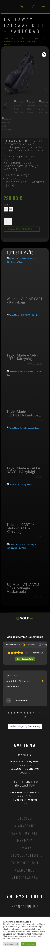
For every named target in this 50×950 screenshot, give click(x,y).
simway (25, 847)
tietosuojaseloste (25, 855)
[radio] (6, 209)
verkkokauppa (25, 877)
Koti (6, 38)
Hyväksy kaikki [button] (28, 944)
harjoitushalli (25, 833)
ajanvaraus (25, 825)
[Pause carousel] (25, 717)
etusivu (25, 818)
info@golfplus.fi (25, 906)
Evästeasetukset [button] (11, 944)
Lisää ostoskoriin (22, 229)
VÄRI (6, 204)
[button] (44, 54)
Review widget (16, 726)
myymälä (25, 840)
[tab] (8, 712)
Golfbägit (15, 38)
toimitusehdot (25, 862)
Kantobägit (27, 38)
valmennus (25, 870)
